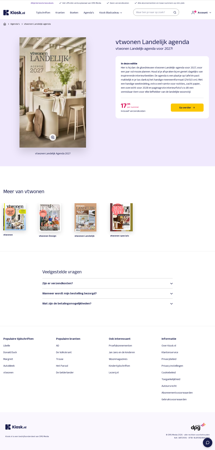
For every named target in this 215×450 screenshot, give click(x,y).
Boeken (74, 12)
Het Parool (62, 365)
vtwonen (8, 372)
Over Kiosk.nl (169, 345)
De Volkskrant (64, 352)
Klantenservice (170, 352)
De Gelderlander (65, 372)
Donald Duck (10, 352)
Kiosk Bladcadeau (109, 12)
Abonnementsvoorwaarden (177, 392)
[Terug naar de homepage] (14, 12)
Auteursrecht (169, 385)
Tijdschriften (43, 12)
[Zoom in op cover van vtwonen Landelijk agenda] (52, 92)
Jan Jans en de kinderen (122, 352)
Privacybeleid (169, 359)
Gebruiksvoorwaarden (174, 399)
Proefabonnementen (120, 345)
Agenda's (89, 12)
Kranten (60, 12)
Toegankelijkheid (171, 379)
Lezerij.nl (114, 372)
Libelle (6, 345)
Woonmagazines (118, 359)
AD (57, 345)
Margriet (8, 359)
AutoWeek (9, 365)
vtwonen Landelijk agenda (37, 24)
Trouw (59, 359)
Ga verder (185, 107)
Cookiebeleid (169, 372)
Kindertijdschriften (119, 365)
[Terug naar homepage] (4, 24)
